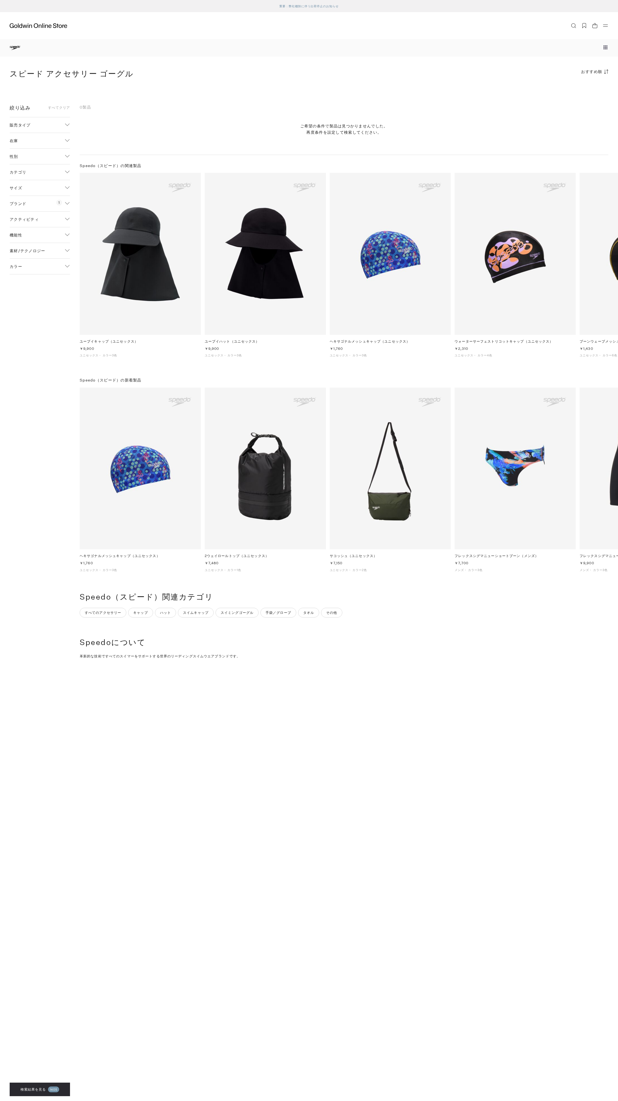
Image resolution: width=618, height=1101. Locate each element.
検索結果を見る (39, 1089)
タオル (308, 612)
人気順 (572, 90)
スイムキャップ (196, 612)
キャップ (140, 612)
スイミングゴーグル (237, 612)
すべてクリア (59, 107)
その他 (331, 612)
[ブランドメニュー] (605, 47)
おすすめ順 (591, 71)
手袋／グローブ (278, 612)
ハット (165, 612)
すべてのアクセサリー (103, 612)
